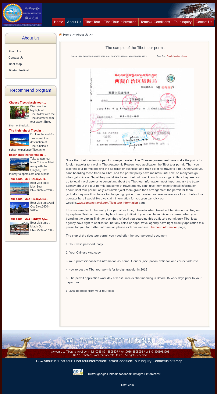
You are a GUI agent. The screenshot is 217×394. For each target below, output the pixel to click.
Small (169, 56)
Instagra (137, 374)
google (101, 374)
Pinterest (150, 374)
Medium (177, 56)
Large (184, 56)
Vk (158, 374)
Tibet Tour (92, 22)
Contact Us (204, 22)
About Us (74, 22)
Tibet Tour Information (120, 22)
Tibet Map (15, 64)
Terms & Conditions (155, 22)
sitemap (176, 361)
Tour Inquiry (183, 22)
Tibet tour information (163, 227)
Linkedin (112, 374)
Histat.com (127, 385)
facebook (125, 374)
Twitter (92, 374)
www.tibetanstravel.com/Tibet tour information (108, 202)
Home (58, 22)
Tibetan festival (18, 70)
